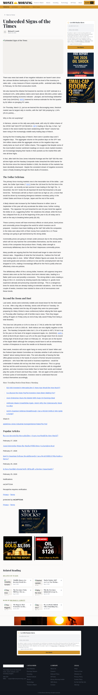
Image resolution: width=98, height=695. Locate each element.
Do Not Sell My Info (80, 682)
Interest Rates (35, 424)
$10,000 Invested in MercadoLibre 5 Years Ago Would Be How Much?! (33, 388)
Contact (53, 685)
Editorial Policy (55, 674)
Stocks (48, 2)
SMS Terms (87, 40)
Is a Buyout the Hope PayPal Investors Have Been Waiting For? (31, 393)
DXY (28, 184)
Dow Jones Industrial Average (18, 424)
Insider (89, 2)
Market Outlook (36, 7)
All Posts (73, 2)
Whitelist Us (77, 674)
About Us (53, 668)
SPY (35, 126)
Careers (53, 671)
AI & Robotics (15, 7)
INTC (22, 99)
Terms (12, 495)
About (80, 2)
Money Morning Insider (58, 679)
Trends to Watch (39, 2)
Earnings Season (25, 7)
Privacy (6, 495)
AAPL (60, 333)
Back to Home (11, 15)
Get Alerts (80, 47)
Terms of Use (78, 671)
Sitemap (76, 685)
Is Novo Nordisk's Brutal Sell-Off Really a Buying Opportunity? (28, 469)
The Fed (44, 424)
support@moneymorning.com (17, 678)
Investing (55, 2)
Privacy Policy (80, 40)
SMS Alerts (54, 682)
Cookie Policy (78, 679)
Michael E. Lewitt (17, 600)
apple (5, 424)
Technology (64, 2)
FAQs (76, 668)
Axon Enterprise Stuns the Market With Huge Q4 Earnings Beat (31, 398)
